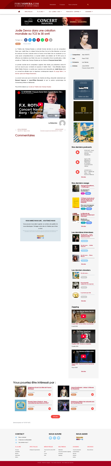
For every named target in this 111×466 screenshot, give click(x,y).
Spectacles (28, 11)
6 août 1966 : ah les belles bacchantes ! (83, 324)
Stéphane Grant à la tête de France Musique (39, 388)
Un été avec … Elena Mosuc (86, 256)
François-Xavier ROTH (88, 68)
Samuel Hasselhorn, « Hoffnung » (87, 186)
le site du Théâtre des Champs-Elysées (40, 87)
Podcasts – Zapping (72, 11)
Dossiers (88, 11)
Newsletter (53, 4)
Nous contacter (73, 4)
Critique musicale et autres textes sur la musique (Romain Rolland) (87, 200)
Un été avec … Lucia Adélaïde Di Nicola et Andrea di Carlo (87, 235)
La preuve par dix (86, 292)
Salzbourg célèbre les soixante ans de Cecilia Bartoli (82, 402)
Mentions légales (46, 462)
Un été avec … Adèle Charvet (87, 246)
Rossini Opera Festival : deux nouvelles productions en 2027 (38, 402)
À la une (40, 11)
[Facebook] (50, 438)
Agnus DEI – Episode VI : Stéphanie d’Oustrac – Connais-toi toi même (88, 162)
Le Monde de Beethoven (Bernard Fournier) (87, 215)
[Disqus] (40, 157)
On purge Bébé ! (59, 71)
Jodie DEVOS (85, 66)
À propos (62, 4)
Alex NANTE (85, 54)
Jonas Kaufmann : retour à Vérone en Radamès (82, 388)
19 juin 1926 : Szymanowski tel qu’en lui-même (83, 364)
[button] (40, 11)
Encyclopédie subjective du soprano (87, 283)
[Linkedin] (58, 438)
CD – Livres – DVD (54, 11)
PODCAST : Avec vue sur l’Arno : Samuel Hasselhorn (89, 153)
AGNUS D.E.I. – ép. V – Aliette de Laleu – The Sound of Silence (89, 172)
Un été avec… (85, 273)
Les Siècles (85, 62)
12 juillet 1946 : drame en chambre (81, 344)
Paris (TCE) (85, 58)
